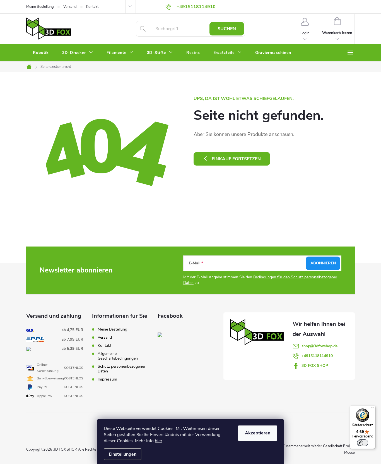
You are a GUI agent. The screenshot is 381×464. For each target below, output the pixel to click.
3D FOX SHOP (315, 365)
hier (158, 441)
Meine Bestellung (40, 6)
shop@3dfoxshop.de (319, 346)
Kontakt (92, 6)
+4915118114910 (317, 355)
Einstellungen (122, 454)
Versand (70, 6)
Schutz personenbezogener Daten (121, 369)
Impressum (107, 379)
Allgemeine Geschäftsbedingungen (118, 356)
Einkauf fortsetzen (236, 159)
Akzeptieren (257, 433)
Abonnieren (323, 263)
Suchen (227, 29)
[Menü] (372, 408)
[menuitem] (41, 52)
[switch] (362, 442)
